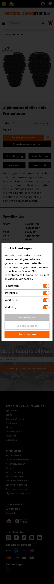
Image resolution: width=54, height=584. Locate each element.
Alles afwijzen (27, 317)
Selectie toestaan (27, 326)
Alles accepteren (27, 334)
